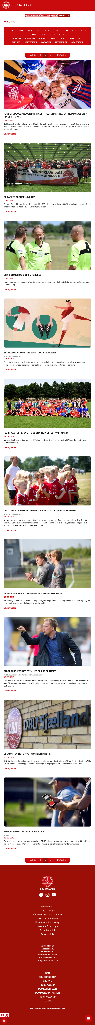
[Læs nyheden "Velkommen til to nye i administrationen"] (47, 724)
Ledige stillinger (47, 911)
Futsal (47, 1001)
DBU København (47, 989)
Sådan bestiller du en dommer (47, 915)
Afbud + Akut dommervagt (47, 923)
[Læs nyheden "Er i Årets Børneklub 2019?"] (47, 167)
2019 (54, 16)
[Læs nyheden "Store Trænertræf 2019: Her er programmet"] (47, 641)
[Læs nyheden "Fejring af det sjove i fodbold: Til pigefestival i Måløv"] (47, 403)
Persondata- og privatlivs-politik (47, 1008)
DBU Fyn (47, 981)
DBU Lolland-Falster (47, 993)
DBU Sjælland (32, 16)
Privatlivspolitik (47, 930)
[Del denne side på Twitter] (6, 1015)
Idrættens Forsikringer (47, 926)
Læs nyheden (10, 134)
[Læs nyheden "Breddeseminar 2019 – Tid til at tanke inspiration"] (47, 563)
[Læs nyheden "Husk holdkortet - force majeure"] (47, 802)
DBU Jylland (47, 985)
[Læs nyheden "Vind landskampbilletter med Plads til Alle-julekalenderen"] (47, 480)
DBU (47, 973)
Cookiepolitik (47, 934)
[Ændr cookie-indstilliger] (4, 1021)
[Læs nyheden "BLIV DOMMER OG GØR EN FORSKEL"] (47, 245)
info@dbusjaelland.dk (47, 961)
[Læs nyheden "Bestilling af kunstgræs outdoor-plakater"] (47, 323)
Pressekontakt (47, 907)
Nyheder (45, 16)
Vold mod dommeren (47, 919)
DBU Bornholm (47, 977)
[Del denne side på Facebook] (2, 1015)
